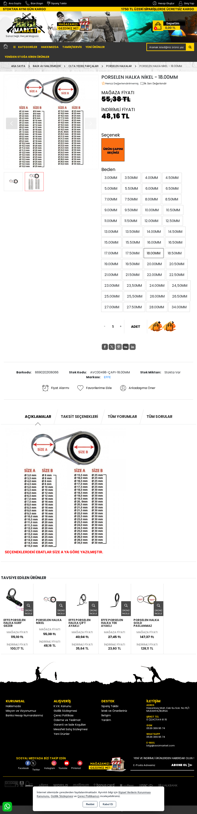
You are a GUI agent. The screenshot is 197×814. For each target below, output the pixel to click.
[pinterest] (119, 347)
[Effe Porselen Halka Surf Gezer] (17, 599)
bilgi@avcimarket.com (160, 745)
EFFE (107, 377)
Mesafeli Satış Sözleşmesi (71, 729)
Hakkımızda (49, 47)
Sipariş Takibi (109, 706)
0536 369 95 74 (155, 728)
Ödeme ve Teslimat (67, 720)
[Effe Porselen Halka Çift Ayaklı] (82, 599)
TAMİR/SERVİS (72, 47)
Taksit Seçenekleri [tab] (79, 416)
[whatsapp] (139, 347)
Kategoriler (27, 47)
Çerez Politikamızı (88, 796)
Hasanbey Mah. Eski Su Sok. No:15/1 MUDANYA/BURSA (167, 709)
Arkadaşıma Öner (142, 388)
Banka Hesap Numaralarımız (24, 715)
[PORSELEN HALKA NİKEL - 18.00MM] (51, 122)
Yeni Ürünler (62, 734)
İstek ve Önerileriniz (114, 711)
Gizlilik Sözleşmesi (65, 711)
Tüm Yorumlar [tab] (122, 416)
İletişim (106, 715)
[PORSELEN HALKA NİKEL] (49, 599)
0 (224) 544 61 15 (156, 719)
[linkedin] (132, 347)
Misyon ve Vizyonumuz (21, 711)
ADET (135, 326)
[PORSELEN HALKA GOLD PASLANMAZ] (147, 599)
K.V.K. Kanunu (62, 706)
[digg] (126, 347)
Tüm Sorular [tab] (159, 416)
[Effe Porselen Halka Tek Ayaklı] (114, 599)
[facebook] (105, 347)
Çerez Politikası (63, 715)
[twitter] (112, 347)
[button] (12, 123)
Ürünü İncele (28, 612)
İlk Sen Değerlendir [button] (155, 83)
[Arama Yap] (190, 47)
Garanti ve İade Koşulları (70, 725)
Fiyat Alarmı (60, 388)
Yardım (106, 720)
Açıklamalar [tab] (38, 416)
